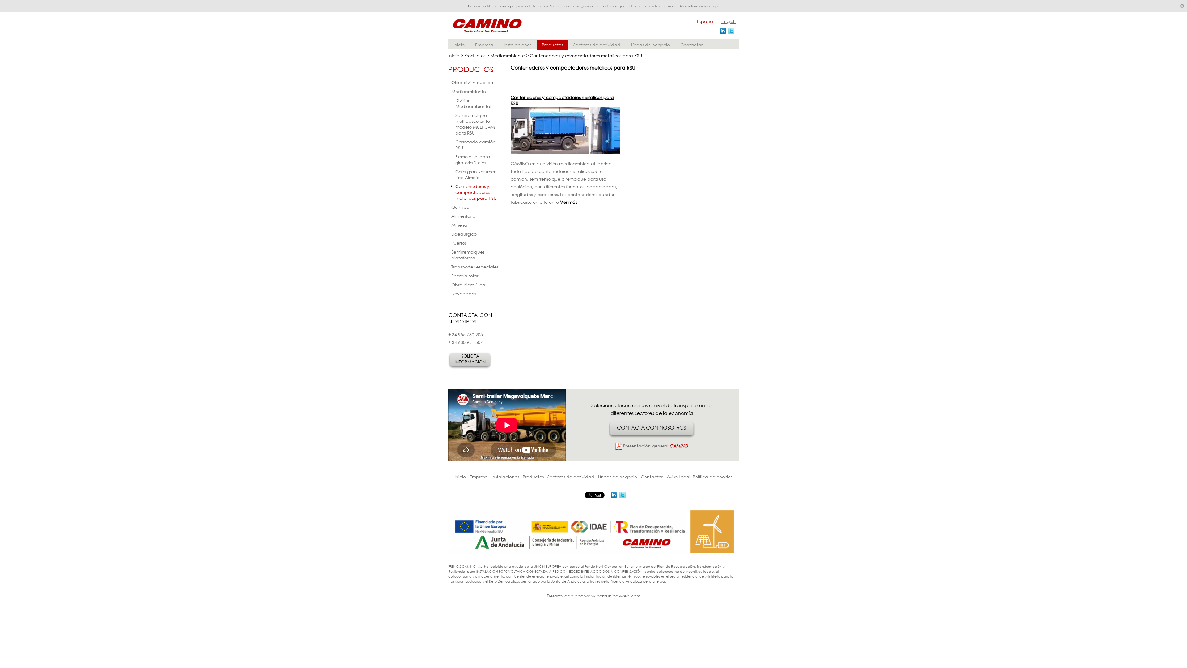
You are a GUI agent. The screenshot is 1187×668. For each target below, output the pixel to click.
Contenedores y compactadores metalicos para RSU (475, 192)
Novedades (463, 294)
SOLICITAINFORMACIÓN (470, 359)
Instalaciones (517, 45)
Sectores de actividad (596, 45)
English (728, 21)
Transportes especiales (474, 267)
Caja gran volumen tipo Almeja (476, 174)
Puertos (458, 243)
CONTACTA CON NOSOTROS (651, 427)
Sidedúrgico (464, 234)
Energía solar (464, 276)
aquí (714, 6)
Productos (552, 45)
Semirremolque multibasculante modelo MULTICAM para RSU (475, 124)
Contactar (691, 45)
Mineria (459, 225)
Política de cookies (712, 477)
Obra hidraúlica (468, 285)
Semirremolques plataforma (467, 255)
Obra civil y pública (472, 82)
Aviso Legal (678, 477)
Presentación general (655, 446)
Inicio (459, 45)
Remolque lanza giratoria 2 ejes (472, 159)
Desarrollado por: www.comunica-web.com (593, 596)
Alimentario (463, 216)
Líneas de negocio (650, 45)
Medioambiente (468, 91)
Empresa (484, 45)
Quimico (460, 207)
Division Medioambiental (473, 103)
